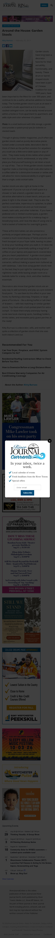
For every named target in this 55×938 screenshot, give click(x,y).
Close (50, 441)
